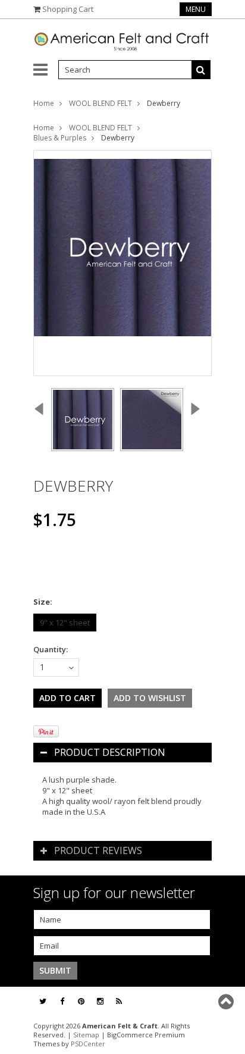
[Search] (201, 69)
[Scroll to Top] (227, 1002)
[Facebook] (62, 1001)
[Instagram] (100, 1001)
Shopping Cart (67, 9)
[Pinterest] (81, 1001)
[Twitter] (42, 1001)
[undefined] (122, 263)
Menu (196, 9)
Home (43, 103)
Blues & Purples (59, 138)
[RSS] (119, 1001)
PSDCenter (88, 1043)
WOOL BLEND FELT (100, 103)
